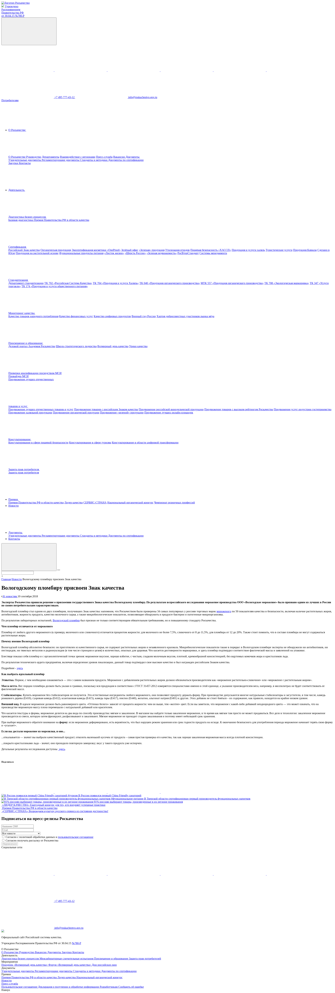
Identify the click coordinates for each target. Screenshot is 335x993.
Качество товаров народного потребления (33, 316)
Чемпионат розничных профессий (174, 502)
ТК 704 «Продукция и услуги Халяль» (116, 283)
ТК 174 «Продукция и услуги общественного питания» (54, 286)
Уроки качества (138, 346)
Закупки (13, 163)
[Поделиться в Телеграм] (134, 792)
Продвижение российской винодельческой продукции (171, 409)
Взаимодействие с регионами (77, 156)
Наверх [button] (5, 989)
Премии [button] (13, 499)
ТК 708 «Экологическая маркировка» (286, 283)
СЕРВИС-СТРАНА (95, 502)
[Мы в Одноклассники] (80, 70)
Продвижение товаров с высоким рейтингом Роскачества (238, 409)
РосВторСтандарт (188, 253)
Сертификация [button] (17, 246)
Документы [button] (133, 156)
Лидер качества (73, 502)
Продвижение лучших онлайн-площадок (168, 412)
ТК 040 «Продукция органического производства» (169, 283)
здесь (20, 668)
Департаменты (50, 156)
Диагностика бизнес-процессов (20, 958)
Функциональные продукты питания (81, 253)
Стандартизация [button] (18, 280)
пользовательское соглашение (75, 837)
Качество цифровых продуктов (112, 316)
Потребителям (9, 100)
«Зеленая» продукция (152, 250)
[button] (53, 216)
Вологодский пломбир (66, 620)
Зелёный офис (129, 250)
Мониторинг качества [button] (21, 313)
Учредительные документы (25, 160)
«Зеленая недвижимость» (162, 253)
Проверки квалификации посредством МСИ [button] (35, 373)
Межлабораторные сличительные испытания (67, 958)
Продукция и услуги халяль (248, 250)
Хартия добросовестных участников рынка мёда (185, 316)
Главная (6, 579)
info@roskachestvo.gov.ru (142, 97)
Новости (13, 505)
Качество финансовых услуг (76, 316)
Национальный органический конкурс (130, 502)
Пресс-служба (104, 156)
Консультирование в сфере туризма (90, 442)
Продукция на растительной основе (37, 253)
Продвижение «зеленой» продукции (122, 412)
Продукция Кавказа (305, 250)
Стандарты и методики (94, 160)
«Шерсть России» (135, 253)
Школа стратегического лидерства (76, 346)
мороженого (224, 611)
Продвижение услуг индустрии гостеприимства (302, 409)
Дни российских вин (104, 964)
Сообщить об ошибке (131, 986)
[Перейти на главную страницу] (15, 2)
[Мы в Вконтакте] (27, 70)
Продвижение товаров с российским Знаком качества (106, 409)
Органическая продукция (55, 250)
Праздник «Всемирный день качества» (24, 964)
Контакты (25, 163)
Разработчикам (109, 986)
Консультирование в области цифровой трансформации (145, 442)
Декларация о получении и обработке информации (69, 986)
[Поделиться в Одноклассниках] (80, 792)
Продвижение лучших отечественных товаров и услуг (40, 409)
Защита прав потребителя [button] (24, 469)
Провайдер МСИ (18, 376)
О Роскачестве (17, 156)
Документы (54, 952)
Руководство (33, 156)
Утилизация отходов (177, 250)
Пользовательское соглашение (19, 986)
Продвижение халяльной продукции (30, 412)
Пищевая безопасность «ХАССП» (210, 250)
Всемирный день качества (112, 346)
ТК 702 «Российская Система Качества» (68, 283)
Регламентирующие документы (61, 160)
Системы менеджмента (213, 253)
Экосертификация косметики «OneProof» (96, 250)
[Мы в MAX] (187, 70)
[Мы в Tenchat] (240, 70)
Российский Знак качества (24, 250)
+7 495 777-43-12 (64, 97)
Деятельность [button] (16, 190)
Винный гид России (144, 316)
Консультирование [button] (19, 439)
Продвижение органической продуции (76, 412)
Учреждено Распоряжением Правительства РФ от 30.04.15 (12, 11)
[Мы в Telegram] (134, 70)
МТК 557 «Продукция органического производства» (232, 283)
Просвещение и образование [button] (25, 343)
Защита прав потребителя (23, 472)
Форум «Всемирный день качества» (70, 964)
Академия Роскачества (41, 346)
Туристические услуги (279, 250)
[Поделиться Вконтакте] (27, 792)
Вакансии (119, 156)
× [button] (2, 576)
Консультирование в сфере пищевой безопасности (38, 442)
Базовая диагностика (21, 220)
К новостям (10, 596)
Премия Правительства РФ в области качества (61, 220)
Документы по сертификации (126, 160)
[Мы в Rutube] (293, 70)
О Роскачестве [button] (17, 130)
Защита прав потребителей (145, 958)
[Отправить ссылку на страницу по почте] (187, 792)
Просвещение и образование (111, 958)
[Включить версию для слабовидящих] (29, 31)
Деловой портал (18, 346)
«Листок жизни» (114, 253)
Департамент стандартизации (26, 283)
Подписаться (10, 844)
